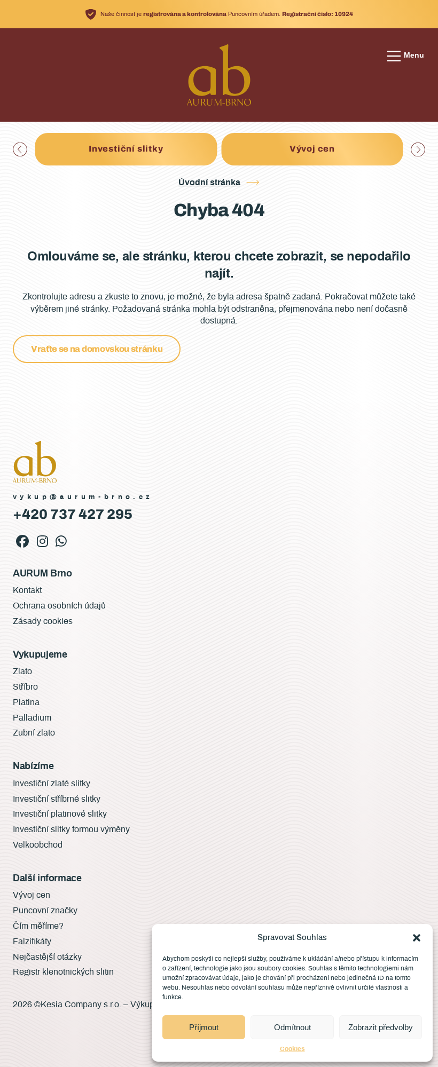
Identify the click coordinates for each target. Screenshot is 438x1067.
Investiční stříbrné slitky (56, 799)
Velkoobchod (37, 845)
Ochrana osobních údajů (59, 606)
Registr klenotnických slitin (63, 972)
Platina (26, 702)
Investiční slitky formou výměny (71, 829)
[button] (416, 937)
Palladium (32, 718)
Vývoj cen (125, 148)
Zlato (22, 671)
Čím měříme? (38, 926)
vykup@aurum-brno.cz (83, 497)
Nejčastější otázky (47, 957)
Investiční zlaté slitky (51, 783)
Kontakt (27, 590)
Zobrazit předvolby (380, 1027)
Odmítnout (292, 1027)
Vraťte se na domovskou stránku (96, 348)
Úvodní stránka (209, 182)
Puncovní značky (45, 910)
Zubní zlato (34, 733)
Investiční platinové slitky (60, 814)
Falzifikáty (312, 148)
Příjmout (203, 1027)
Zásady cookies (43, 621)
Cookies (292, 1049)
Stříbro (25, 687)
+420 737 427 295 (72, 514)
